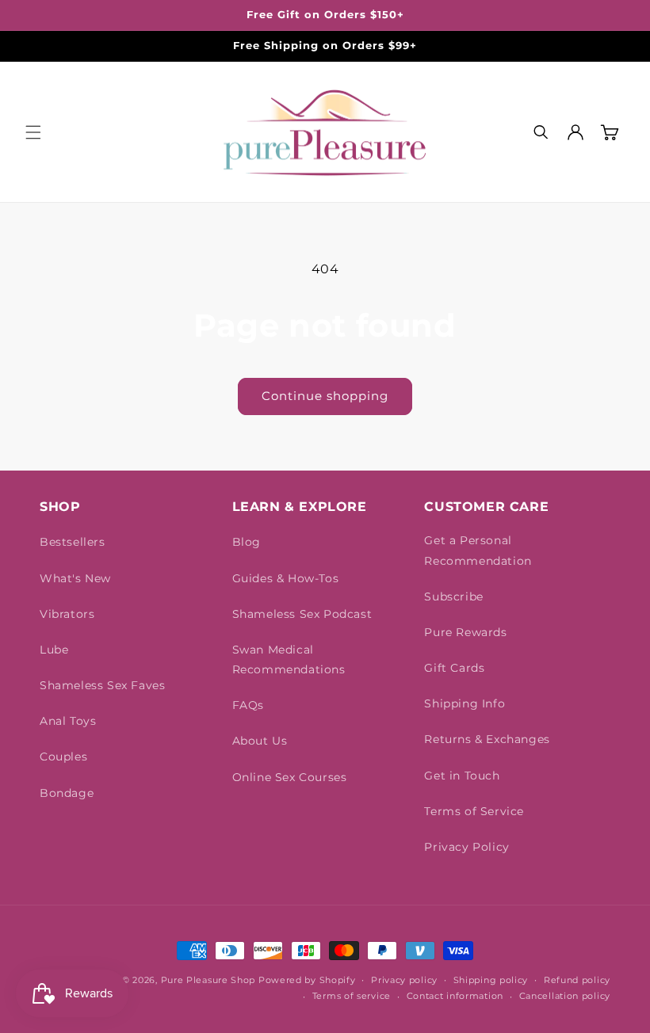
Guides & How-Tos (285, 578)
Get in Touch (461, 775)
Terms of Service (474, 811)
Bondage (67, 793)
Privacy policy (404, 979)
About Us (260, 741)
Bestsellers (72, 542)
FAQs (248, 705)
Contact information (455, 995)
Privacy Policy (466, 847)
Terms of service (351, 995)
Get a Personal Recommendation (477, 550)
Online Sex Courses (289, 777)
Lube (54, 649)
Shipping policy (491, 979)
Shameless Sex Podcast (302, 614)
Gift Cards (454, 668)
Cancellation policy (564, 995)
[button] (33, 132)
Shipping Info (464, 703)
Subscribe (453, 596)
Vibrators (67, 614)
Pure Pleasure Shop (208, 979)
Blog (246, 542)
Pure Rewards (465, 632)
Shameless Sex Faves (102, 685)
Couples (63, 756)
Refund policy (577, 979)
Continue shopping (325, 395)
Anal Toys (68, 721)
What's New (75, 578)
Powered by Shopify (307, 979)
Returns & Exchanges (486, 739)
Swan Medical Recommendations (289, 659)
